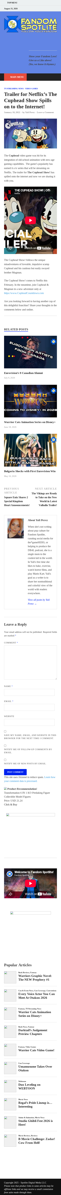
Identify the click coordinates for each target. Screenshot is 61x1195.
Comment (11, 642)
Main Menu (17, 77)
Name (8, 686)
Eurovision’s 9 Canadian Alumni (23, 373)
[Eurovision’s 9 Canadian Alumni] (30, 369)
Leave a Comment (45, 112)
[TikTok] (56, 8)
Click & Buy (10, 804)
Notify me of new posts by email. (25, 763)
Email (9, 701)
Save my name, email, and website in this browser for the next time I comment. (30, 737)
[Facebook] (39, 8)
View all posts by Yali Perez (39, 601)
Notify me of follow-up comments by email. (28, 751)
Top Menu (12, 3)
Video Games (31, 89)
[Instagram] (48, 8)
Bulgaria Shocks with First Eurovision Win (29, 471)
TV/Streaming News (14, 89)
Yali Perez (30, 112)
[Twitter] (44, 8)
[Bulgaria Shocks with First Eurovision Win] (30, 467)
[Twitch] (52, 8)
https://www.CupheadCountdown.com (24, 293)
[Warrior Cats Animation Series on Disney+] (30, 418)
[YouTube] (35, 8)
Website (9, 716)
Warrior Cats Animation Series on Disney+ (30, 422)
